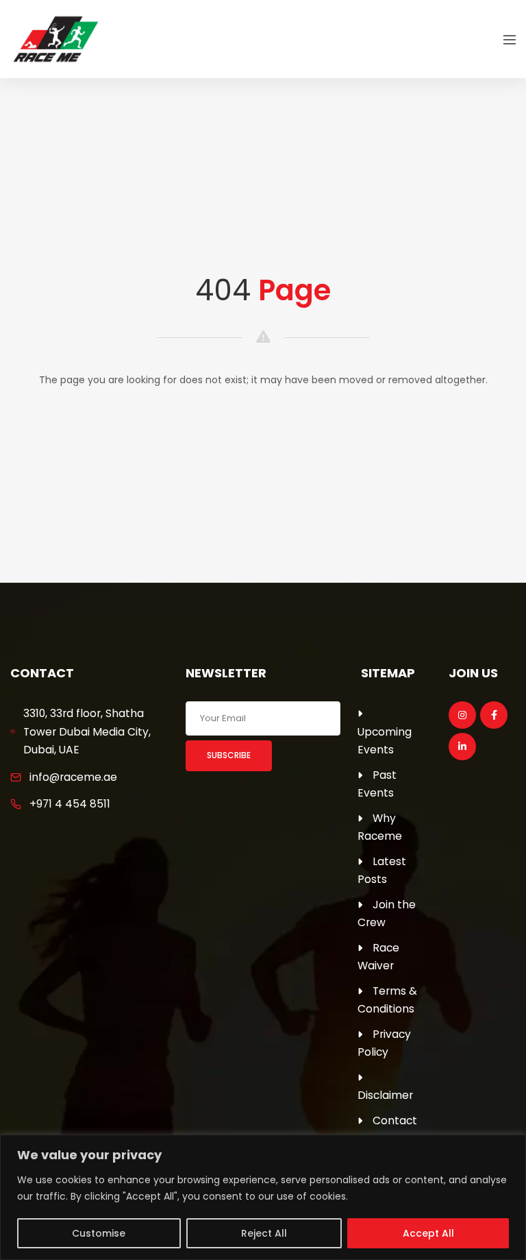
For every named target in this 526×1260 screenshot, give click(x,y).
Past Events (377, 784)
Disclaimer (385, 1095)
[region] (263, 1197)
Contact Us (387, 1129)
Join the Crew (387, 913)
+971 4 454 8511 (69, 804)
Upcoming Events (385, 741)
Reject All (264, 1233)
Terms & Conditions (387, 1000)
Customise (98, 1233)
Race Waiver (378, 957)
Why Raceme (380, 827)
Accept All (428, 1233)
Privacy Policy (384, 1043)
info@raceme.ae (73, 777)
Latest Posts (382, 870)
